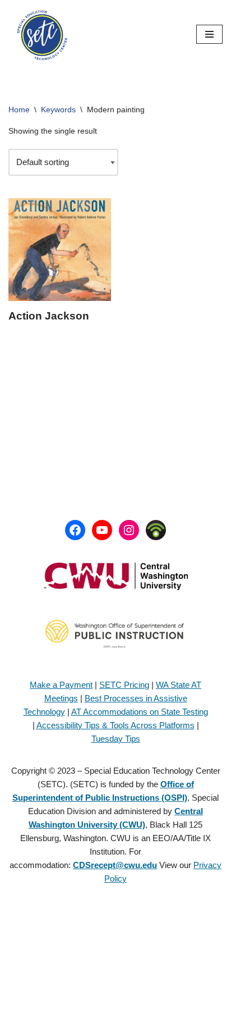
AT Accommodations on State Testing (139, 711)
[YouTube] (102, 530)
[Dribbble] (156, 530)
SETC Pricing (124, 685)
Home (19, 109)
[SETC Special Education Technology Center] (42, 34)
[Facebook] (75, 530)
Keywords (58, 109)
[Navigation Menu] (209, 34)
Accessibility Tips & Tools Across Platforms (115, 725)
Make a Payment (61, 685)
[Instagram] (129, 530)
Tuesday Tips (115, 738)
